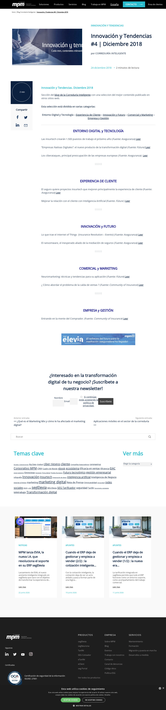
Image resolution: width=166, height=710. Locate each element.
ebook (61, 468)
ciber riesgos (52, 464)
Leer (127, 201)
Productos (59, 4)
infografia (18, 477)
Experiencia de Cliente (88, 114)
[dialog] (83, 697)
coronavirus (95, 464)
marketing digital (52, 481)
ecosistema (72, 468)
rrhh (29, 488)
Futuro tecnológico (74, 472)
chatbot (40, 464)
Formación (134, 646)
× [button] (163, 688)
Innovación (30, 476)
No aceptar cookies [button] (93, 700)
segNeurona (83, 646)
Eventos (108, 650)
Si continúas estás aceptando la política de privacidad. (88, 401)
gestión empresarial (98, 472)
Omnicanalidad (90, 482)
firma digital (46, 473)
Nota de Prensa (75, 482)
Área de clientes (155, 4)
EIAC (112, 468)
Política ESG (110, 673)
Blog (84, 4)
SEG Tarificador (66, 487)
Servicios (73, 4)
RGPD (26, 488)
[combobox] (160, 688)
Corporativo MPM (25, 468)
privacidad (101, 483)
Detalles (107, 695)
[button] (83, 705)
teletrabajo (20, 492)
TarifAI (91, 488)
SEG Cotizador (84, 655)
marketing (32, 482)
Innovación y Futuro (114, 114)
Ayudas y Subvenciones (21, 464)
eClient (81, 664)
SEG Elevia (52, 488)
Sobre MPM (110, 641)
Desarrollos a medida (139, 655)
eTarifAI (81, 659)
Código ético (110, 668)
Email (67, 401)
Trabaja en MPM (98, 4)
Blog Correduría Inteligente (26, 12)
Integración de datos (60, 477)
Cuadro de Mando (50, 468)
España (114, 4)
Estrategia (38, 473)
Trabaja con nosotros (114, 655)
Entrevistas (29, 472)
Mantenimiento (136, 641)
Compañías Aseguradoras (80, 464)
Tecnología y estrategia (101, 488)
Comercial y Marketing (140, 114)
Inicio (13, 12)
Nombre (58, 397)
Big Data (32, 464)
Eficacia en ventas (90, 468)
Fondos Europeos (57, 473)
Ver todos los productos (89, 677)
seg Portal (82, 668)
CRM (39, 468)
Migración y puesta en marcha (143, 650)
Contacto (109, 659)
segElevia (39, 487)
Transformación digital (41, 492)
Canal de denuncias (113, 664)
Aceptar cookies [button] (71, 700)
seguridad (81, 487)
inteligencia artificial (79, 477)
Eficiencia (104, 468)
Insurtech (46, 477)
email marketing (19, 473)
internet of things (20, 483)
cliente (65, 464)
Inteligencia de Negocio (103, 477)
